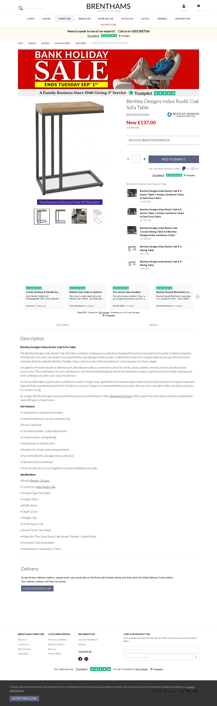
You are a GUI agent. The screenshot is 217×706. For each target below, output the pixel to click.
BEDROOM (84, 18)
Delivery (153, 324)
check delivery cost (37, 588)
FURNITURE (64, 18)
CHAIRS (46, 18)
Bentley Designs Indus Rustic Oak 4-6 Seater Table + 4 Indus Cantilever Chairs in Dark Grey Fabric (162, 194)
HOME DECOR (105, 18)
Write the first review (137, 114)
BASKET (198, 10)
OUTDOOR (127, 18)
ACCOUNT (184, 10)
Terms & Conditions (57, 639)
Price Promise (24, 649)
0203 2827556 (140, 31)
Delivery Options (56, 644)
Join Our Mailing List (88, 639)
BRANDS (162, 18)
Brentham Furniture (121, 396)
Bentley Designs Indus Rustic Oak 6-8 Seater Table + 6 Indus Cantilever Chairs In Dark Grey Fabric (162, 213)
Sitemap (82, 644)
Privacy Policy (54, 653)
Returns (52, 649)
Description (63, 324)
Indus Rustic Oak (45, 487)
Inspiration (23, 653)
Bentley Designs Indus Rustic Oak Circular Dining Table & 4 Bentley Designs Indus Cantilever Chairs (158, 231)
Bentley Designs (40, 480)
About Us (22, 639)
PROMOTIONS (108, 24)
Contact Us (23, 644)
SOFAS (30, 18)
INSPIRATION (182, 18)
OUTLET (145, 18)
